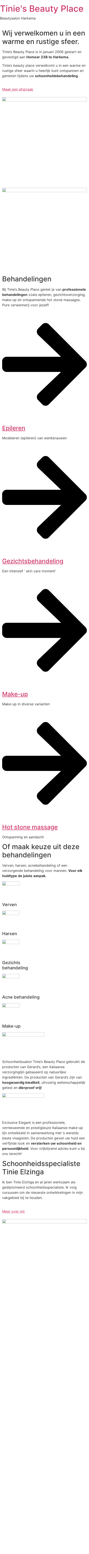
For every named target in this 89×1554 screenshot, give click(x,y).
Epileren (13, 428)
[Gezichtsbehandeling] (44, 544)
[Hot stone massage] (44, 810)
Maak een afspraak (17, 89)
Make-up (15, 694)
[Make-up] (44, 677)
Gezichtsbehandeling (32, 561)
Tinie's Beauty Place (42, 8)
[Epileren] (44, 411)
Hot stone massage (30, 827)
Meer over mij (13, 1211)
